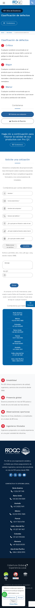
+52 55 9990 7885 (17, 320)
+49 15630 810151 (17, 343)
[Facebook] (11, 475)
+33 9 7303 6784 (17, 338)
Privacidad (26, 585)
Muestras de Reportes (19, 121)
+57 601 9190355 (17, 326)
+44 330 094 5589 (17, 332)
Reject (13, 601)
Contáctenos (10, 23)
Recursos (9, 32)
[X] (15, 475)
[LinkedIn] (20, 475)
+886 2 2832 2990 (17, 361)
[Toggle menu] (3, 3)
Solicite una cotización (18, 114)
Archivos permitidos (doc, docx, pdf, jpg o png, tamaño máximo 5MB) (17, 254)
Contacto (30, 305)
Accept (20, 597)
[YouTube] (24, 475)
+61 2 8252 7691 (17, 349)
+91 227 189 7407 (17, 355)
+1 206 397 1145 (17, 315)
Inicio (2, 32)
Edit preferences (9, 597)
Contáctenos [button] (18, 145)
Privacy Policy (13, 604)
